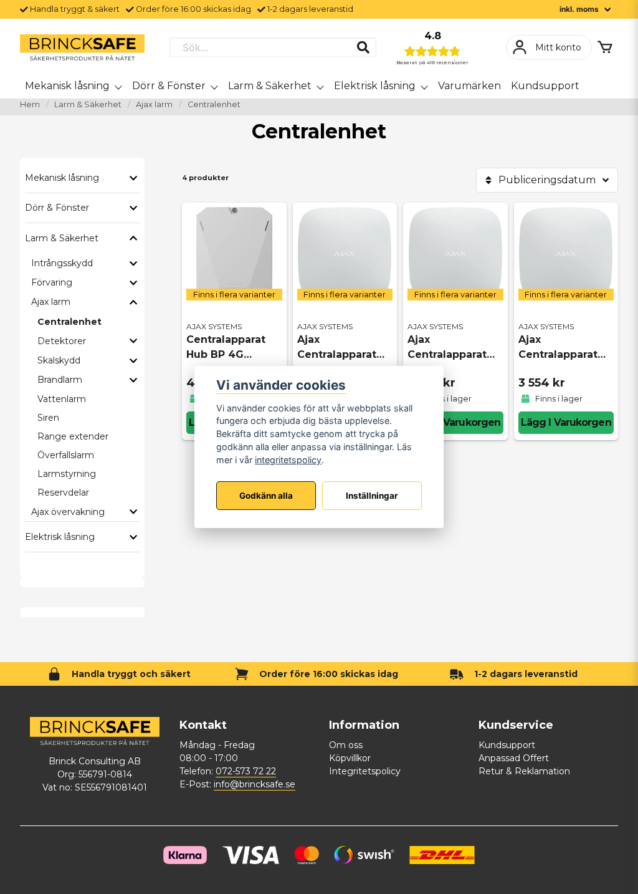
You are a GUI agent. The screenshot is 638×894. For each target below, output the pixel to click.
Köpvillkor (350, 758)
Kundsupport (545, 86)
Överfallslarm (65, 455)
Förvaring (51, 282)
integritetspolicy (288, 459)
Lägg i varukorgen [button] (455, 422)
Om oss (346, 745)
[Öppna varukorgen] (605, 47)
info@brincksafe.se (254, 784)
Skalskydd (58, 360)
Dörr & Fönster (169, 86)
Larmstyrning (66, 473)
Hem (30, 104)
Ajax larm (154, 104)
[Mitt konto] (549, 47)
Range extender (72, 436)
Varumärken (469, 86)
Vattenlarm (61, 399)
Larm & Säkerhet (270, 86)
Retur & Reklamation (524, 771)
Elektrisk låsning (375, 86)
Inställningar (372, 496)
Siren (48, 417)
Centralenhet (69, 321)
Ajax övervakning (68, 511)
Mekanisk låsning (67, 86)
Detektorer (61, 341)
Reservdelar (63, 492)
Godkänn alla (266, 496)
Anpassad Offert (513, 758)
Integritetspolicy (365, 771)
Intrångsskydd (62, 263)
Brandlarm (59, 379)
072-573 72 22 (246, 771)
